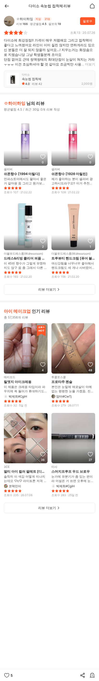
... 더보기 (88, 64)
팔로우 (87, 21)
